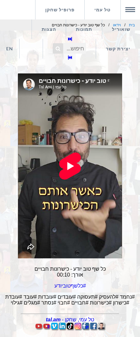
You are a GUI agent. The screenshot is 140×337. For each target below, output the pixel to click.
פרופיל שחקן (60, 9)
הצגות (49, 29)
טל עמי (102, 9)
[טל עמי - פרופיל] (101, 327)
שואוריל (121, 29)
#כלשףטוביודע (70, 286)
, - (70, 319)
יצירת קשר (118, 48)
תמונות (84, 29)
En (9, 48)
